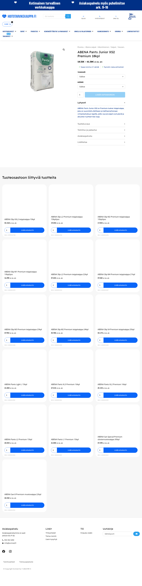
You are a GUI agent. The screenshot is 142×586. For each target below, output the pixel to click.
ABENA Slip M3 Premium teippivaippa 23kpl (23, 329)
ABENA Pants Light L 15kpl (15, 384)
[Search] (68, 16)
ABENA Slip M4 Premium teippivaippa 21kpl (116, 274)
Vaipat (113, 47)
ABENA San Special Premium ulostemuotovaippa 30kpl (110, 438)
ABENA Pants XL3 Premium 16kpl (65, 384)
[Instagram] (10, 551)
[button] (9, 31)
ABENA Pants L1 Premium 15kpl (65, 439)
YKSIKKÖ (81, 72)
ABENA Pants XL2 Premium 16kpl (112, 384)
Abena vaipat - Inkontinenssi (97, 47)
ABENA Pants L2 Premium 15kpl (18, 439)
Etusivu (81, 47)
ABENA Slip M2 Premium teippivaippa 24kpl (69, 329)
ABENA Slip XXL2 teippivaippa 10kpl (19, 219)
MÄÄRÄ (80, 82)
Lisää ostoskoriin (105, 95)
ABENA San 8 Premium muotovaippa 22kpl (22, 494)
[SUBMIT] (136, 534)
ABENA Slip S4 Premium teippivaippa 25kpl (116, 329)
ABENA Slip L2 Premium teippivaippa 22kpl (69, 274)
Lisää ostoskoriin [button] (27, 230)
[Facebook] (3, 551)
